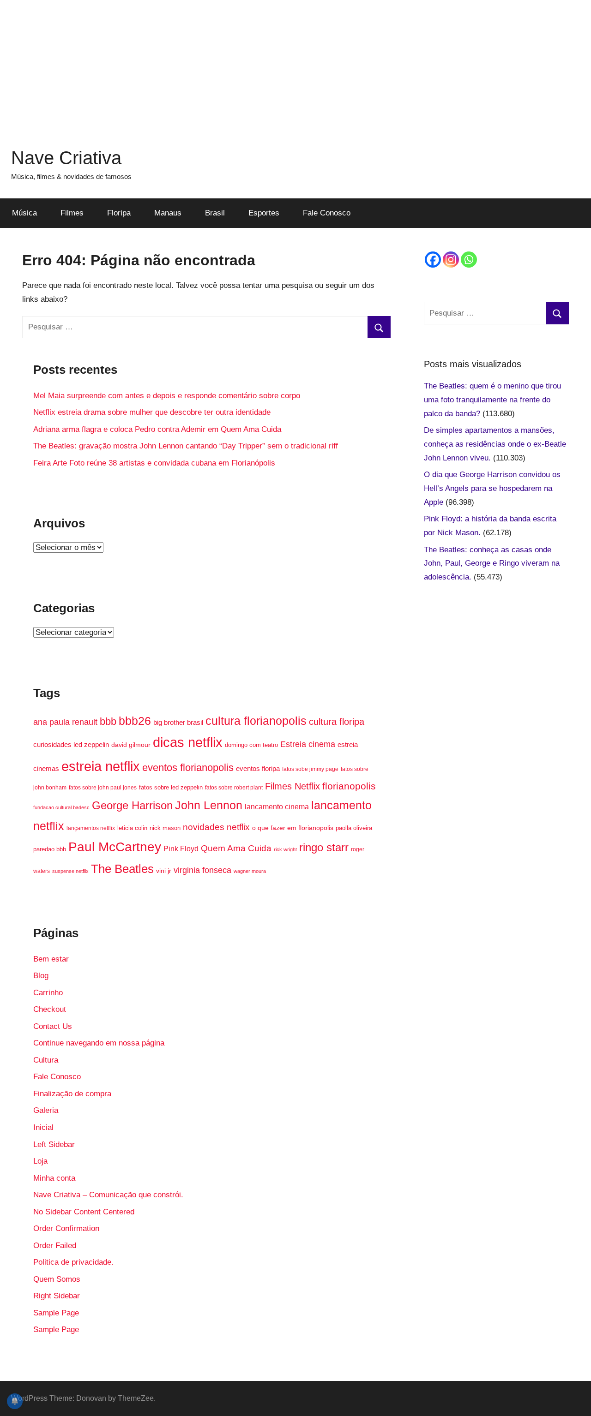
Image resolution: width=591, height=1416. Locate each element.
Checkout (49, 1009)
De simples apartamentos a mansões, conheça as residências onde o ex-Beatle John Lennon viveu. (495, 444)
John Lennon (208, 805)
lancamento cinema (277, 806)
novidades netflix (216, 827)
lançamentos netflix (90, 828)
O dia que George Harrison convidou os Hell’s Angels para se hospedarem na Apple (492, 488)
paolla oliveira (354, 828)
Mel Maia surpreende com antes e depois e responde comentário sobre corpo (166, 395)
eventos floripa (258, 768)
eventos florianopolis (188, 767)
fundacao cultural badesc (61, 807)
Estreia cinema (307, 744)
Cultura (45, 1060)
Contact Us (52, 1026)
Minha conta (54, 1178)
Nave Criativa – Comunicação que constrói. (108, 1194)
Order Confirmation (66, 1228)
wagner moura (250, 871)
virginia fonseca (202, 870)
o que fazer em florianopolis (292, 828)
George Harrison (132, 805)
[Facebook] (433, 259)
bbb (108, 721)
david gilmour (131, 744)
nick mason (165, 828)
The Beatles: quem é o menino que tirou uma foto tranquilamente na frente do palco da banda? (492, 400)
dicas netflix (188, 742)
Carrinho (48, 992)
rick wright (285, 849)
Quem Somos (56, 1279)
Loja (40, 1161)
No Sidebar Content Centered (83, 1211)
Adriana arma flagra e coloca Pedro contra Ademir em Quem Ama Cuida (157, 429)
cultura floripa (336, 722)
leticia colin (132, 828)
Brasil (215, 213)
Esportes (263, 213)
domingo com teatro (251, 744)
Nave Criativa (66, 158)
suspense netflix (70, 871)
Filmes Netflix (292, 786)
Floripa (119, 213)
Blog (40, 975)
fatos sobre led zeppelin (171, 787)
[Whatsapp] (469, 259)
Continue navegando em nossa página (98, 1043)
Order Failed (54, 1245)
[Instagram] (451, 259)
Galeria (45, 1110)
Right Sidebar (56, 1295)
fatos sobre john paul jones (103, 787)
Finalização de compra (72, 1093)
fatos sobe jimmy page (310, 769)
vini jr (163, 870)
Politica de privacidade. (73, 1262)
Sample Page (56, 1312)
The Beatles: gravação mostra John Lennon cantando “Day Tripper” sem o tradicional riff (185, 446)
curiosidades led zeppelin (71, 744)
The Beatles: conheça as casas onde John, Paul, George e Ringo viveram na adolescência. (492, 563)
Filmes (72, 213)
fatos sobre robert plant (234, 787)
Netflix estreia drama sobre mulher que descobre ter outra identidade (152, 412)
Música (24, 213)
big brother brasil (178, 722)
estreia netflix (100, 766)
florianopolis (349, 786)
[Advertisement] (295, 64)
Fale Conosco (326, 213)
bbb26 (135, 720)
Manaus (167, 213)
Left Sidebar (54, 1144)
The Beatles (122, 869)
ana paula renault (65, 722)
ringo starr (324, 848)
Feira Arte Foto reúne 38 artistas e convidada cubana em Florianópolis (154, 463)
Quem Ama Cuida (236, 848)
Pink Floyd (181, 848)
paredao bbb (49, 849)
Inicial (43, 1127)
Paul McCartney (114, 847)
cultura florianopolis (256, 720)
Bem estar (51, 959)
